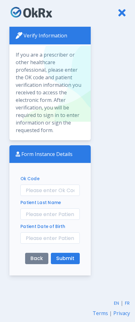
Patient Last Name (40, 203)
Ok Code (30, 179)
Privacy (121, 313)
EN (116, 303)
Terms (101, 313)
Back (36, 258)
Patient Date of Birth (42, 227)
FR (127, 303)
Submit (65, 258)
